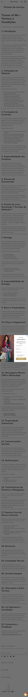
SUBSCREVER (21, 358)
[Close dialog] (27, 335)
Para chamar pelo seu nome (19, 345)
